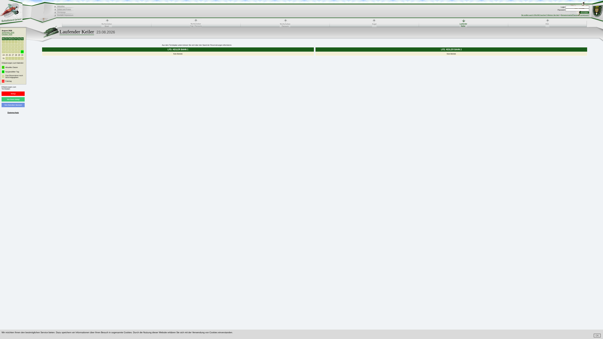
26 (10, 55)
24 (4, 55)
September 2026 (8, 32)
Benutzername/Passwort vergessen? (575, 15)
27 (13, 55)
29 (19, 55)
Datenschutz (13, 113)
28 (16, 55)
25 (7, 55)
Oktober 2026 (7, 34)
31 (4, 58)
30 (22, 55)
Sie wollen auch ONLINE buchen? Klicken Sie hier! (540, 15)
